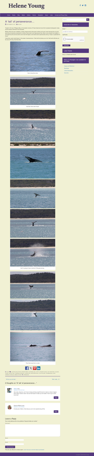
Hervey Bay (11, 373)
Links (51, 15)
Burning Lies (32, 371)
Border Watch (25, 371)
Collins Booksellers (68, 70)
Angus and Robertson (69, 66)
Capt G (37, 371)
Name (6, 438)
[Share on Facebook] (27, 368)
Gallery (28, 15)
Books (13, 15)
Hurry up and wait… (11, 379)
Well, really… (55, 379)
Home (8, 15)
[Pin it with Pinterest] (34, 368)
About (46, 15)
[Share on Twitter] (31, 368)
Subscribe (66, 45)
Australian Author (16, 371)
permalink (26, 374)
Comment (7, 423)
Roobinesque (49, 373)
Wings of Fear (18, 374)
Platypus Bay (42, 373)
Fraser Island (43, 371)
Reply (56, 397)
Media (23, 15)
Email (6, 442)
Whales (12, 374)
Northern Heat (34, 373)
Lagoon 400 (27, 373)
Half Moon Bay (51, 371)
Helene (20, 24)
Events (34, 15)
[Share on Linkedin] (38, 368)
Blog (19, 15)
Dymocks (66, 73)
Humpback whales (19, 373)
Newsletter (40, 15)
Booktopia (66, 68)
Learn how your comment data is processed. (34, 449)
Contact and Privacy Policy (61, 15)
